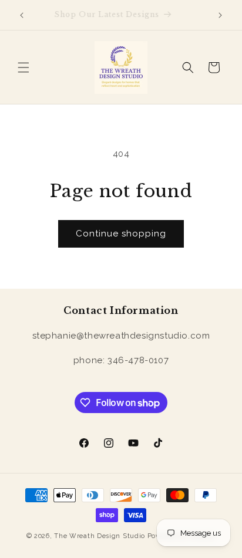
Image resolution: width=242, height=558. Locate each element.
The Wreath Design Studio (99, 536)
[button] (23, 67)
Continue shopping (121, 233)
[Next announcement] (220, 15)
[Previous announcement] (22, 15)
